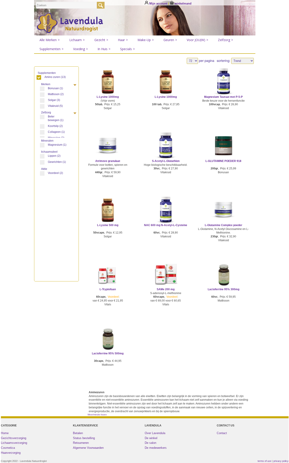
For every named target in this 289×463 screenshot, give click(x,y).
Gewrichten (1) (57, 162)
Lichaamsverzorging (14, 442)
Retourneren (81, 442)
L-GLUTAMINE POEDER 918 (223, 161)
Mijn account (158, 3)
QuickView (108, 86)
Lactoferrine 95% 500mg (108, 353)
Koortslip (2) (55, 126)
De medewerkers (156, 447)
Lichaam (77, 40)
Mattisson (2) (56, 94)
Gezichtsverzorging (13, 438)
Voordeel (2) (55, 173)
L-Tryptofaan (108, 289)
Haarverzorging (11, 452)
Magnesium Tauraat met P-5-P (223, 96)
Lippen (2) (54, 155)
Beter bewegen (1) (55, 118)
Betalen (78, 433)
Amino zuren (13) (55, 77)
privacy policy (281, 461)
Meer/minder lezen (97, 414)
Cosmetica (8, 447)
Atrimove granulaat (107, 161)
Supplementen (51, 49)
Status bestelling (84, 438)
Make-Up (146, 40)
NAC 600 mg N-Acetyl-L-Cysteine (165, 225)
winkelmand (182, 3)
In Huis (104, 49)
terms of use (264, 461)
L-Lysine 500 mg (107, 225)
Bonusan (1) (55, 88)
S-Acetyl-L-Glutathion (165, 161)
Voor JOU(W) (197, 40)
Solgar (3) (54, 100)
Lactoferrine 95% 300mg (223, 289)
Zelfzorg (225, 40)
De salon (150, 442)
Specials (127, 49)
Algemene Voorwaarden (88, 447)
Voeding (80, 49)
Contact (222, 433)
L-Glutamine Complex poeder (223, 225)
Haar (123, 40)
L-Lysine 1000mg (108, 96)
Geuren (170, 40)
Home (5, 433)
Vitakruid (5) (55, 106)
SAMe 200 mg (166, 289)
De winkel (151, 438)
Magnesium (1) (57, 144)
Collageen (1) (56, 132)
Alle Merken (50, 40)
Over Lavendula (155, 433)
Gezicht (101, 40)
